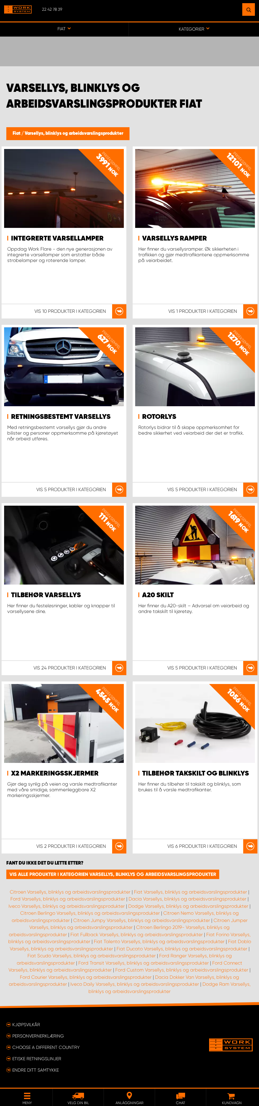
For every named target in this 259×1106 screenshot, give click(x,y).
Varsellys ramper (174, 238)
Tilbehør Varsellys (46, 595)
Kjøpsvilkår (26, 1024)
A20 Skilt (158, 595)
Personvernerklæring (38, 1035)
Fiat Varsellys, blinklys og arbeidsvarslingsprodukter (190, 892)
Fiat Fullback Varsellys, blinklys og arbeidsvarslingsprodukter (136, 934)
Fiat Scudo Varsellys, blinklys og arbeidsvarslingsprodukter (91, 956)
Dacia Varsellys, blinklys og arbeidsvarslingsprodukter (187, 899)
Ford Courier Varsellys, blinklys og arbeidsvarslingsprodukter (86, 977)
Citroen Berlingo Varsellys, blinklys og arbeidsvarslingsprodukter (90, 913)
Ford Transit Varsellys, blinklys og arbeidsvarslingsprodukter (143, 963)
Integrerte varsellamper (57, 238)
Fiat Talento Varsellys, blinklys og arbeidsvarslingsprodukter (159, 941)
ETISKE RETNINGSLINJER (36, 1058)
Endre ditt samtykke (35, 1070)
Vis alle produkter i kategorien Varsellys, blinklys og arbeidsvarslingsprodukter (112, 874)
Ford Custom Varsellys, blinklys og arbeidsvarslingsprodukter (181, 970)
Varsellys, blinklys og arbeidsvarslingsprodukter (74, 133)
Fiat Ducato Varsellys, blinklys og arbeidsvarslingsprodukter (182, 949)
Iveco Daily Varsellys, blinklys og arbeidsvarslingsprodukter (134, 984)
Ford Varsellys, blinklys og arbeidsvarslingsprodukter (67, 899)
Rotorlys (159, 416)
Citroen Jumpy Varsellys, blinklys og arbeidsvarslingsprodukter (141, 920)
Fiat (17, 133)
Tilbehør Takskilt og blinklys (195, 773)
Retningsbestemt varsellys (61, 416)
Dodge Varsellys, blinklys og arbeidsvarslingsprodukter (188, 906)
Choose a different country (46, 1047)
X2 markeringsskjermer (55, 773)
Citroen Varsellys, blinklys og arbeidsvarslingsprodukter (70, 892)
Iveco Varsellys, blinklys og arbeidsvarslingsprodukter (67, 906)
